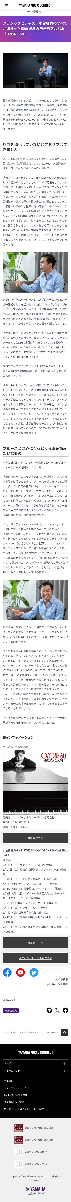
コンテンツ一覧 (16, 1032)
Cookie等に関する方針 (15, 1095)
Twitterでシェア (57, 1010)
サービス (8, 1063)
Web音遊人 (11, 1010)
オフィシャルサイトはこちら (35, 958)
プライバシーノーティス (16, 1087)
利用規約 (8, 1080)
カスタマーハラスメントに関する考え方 (24, 1108)
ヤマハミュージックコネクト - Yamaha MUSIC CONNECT (35, 5)
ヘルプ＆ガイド (12, 1071)
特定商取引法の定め (14, 1101)
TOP (5, 1032)
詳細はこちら (35, 838)
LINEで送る (49, 1010)
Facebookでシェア (65, 1010)
